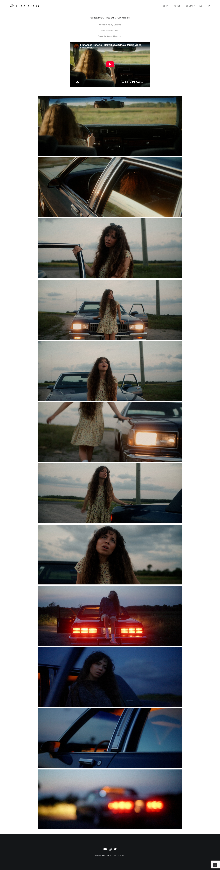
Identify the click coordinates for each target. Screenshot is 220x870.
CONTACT (190, 6)
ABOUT (177, 6)
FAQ (200, 6)
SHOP (165, 6)
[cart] (209, 6)
